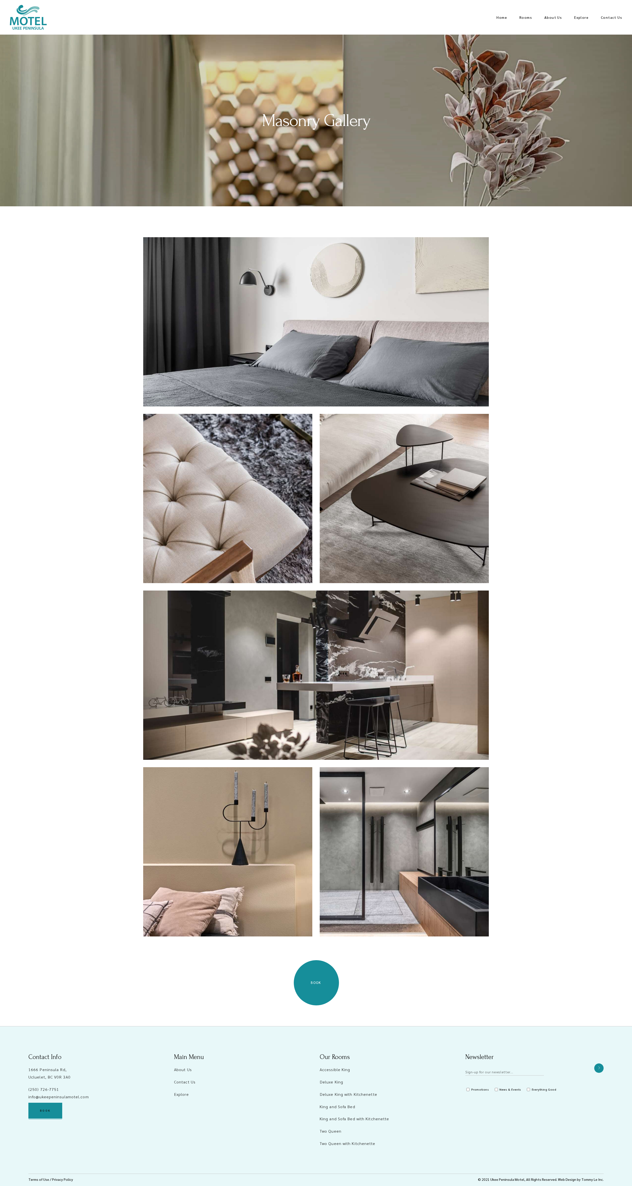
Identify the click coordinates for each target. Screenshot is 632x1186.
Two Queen (330, 1131)
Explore (181, 1094)
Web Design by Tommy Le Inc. (581, 1179)
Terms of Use (38, 1179)
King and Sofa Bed (337, 1106)
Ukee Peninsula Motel (507, 1179)
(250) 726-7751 (43, 1089)
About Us (183, 1069)
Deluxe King (331, 1081)
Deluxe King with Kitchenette (348, 1094)
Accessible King (335, 1069)
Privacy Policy (62, 1179)
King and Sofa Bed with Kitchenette (354, 1118)
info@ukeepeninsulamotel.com (58, 1096)
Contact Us (185, 1081)
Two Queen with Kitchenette (347, 1143)
